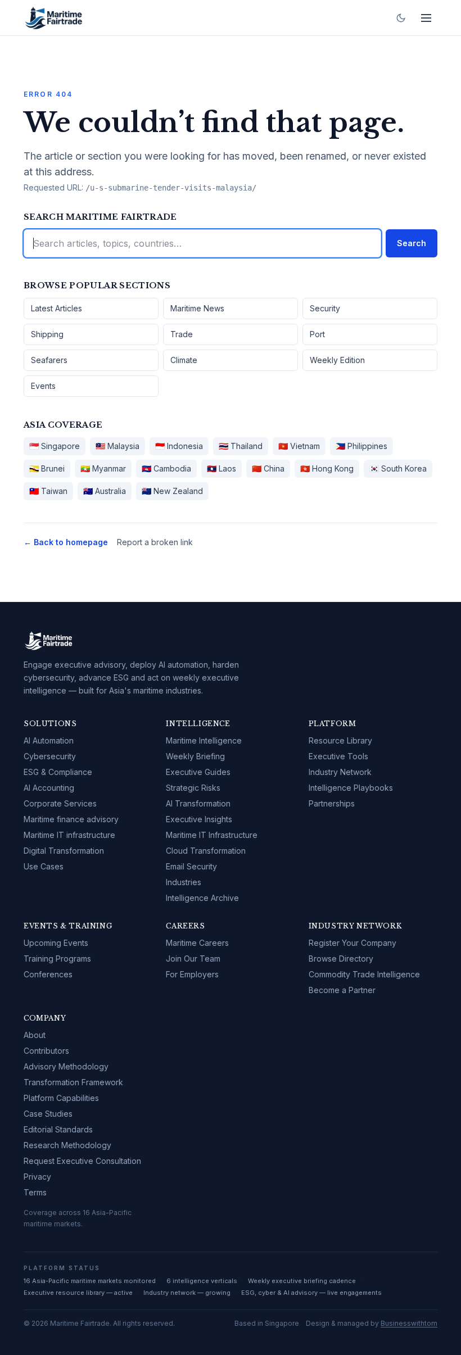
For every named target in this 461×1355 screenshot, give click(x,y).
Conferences (48, 974)
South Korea (398, 468)
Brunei (47, 468)
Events (43, 386)
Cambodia (166, 468)
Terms (35, 1192)
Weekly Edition (337, 360)
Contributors (46, 1050)
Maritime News (197, 308)
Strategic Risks (193, 787)
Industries (183, 882)
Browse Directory (341, 958)
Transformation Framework (73, 1082)
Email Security (191, 866)
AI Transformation (198, 803)
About (35, 1035)
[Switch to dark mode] (400, 18)
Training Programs (57, 958)
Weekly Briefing (195, 756)
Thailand (241, 446)
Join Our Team (193, 958)
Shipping (47, 334)
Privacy (37, 1176)
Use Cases (44, 866)
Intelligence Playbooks (351, 787)
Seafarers (49, 360)
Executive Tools (338, 756)
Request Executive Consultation (82, 1161)
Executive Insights (199, 819)
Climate (183, 360)
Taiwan (48, 491)
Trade (181, 334)
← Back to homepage (66, 542)
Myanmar (103, 468)
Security (325, 308)
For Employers (192, 974)
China (268, 468)
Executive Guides (198, 772)
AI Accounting (49, 787)
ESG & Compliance (58, 772)
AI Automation (49, 740)
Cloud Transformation (206, 850)
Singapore (54, 446)
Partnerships (332, 803)
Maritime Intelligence (204, 740)
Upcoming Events (56, 943)
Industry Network (340, 772)
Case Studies (48, 1113)
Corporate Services (60, 803)
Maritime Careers (197, 943)
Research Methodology (67, 1145)
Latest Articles (56, 308)
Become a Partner (342, 990)
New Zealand (172, 491)
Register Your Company (352, 943)
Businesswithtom (409, 1323)
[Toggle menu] (426, 18)
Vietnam (299, 446)
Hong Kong (327, 468)
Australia (104, 491)
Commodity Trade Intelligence (364, 974)
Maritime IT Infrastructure (211, 835)
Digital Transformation (64, 850)
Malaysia (117, 446)
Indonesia (179, 446)
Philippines (361, 446)
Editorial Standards (58, 1129)
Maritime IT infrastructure (69, 835)
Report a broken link (155, 542)
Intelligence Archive (202, 898)
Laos (221, 468)
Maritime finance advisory (71, 819)
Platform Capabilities (61, 1098)
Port (317, 334)
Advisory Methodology (66, 1066)
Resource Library (340, 740)
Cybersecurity (50, 756)
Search (411, 243)
